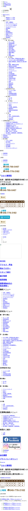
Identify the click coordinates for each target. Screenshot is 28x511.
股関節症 (11, 84)
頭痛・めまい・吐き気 (11, 131)
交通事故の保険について (12, 126)
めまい (10, 104)
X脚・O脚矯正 (9, 22)
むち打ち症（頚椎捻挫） (12, 122)
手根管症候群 (12, 78)
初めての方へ (6, 14)
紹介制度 (8, 142)
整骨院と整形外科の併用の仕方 (14, 128)
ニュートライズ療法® (11, 25)
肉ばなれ (11, 82)
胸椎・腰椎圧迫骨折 (14, 64)
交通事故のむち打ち (11, 125)
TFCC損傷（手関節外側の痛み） (17, 58)
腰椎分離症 (11, 52)
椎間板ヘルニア (13, 45)
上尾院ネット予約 (10, 19)
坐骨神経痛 (11, 43)
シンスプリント (13, 70)
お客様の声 (6, 137)
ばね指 (10, 72)
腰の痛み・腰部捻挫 (11, 129)
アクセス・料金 (6, 265)
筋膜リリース (9, 34)
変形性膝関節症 (13, 75)
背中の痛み (11, 49)
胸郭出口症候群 (13, 66)
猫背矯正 (8, 31)
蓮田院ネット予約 (10, 17)
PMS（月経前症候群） (14, 116)
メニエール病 (12, 90)
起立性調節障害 (13, 95)
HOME (4, 236)
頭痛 (10, 111)
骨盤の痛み (11, 55)
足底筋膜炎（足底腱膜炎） (15, 67)
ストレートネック (13, 102)
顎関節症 (11, 119)
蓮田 (4, 434)
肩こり (10, 99)
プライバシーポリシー (11, 148)
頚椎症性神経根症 (13, 110)
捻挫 (10, 81)
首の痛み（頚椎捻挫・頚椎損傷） (14, 132)
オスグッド (11, 69)
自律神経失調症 (13, 93)
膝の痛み (11, 87)
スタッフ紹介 (9, 140)
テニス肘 (11, 117)
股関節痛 (11, 48)
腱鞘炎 (10, 85)
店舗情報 (5, 153)
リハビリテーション (11, 26)
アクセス (5, 154)
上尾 (4, 432)
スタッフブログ (7, 134)
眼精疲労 (11, 108)
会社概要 (8, 146)
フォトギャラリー (10, 143)
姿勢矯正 (8, 28)
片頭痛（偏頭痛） (13, 107)
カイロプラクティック (11, 23)
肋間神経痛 (11, 46)
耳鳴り (10, 92)
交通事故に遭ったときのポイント (14, 123)
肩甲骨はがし (9, 35)
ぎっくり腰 (11, 42)
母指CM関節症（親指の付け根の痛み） (13, 340)
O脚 (10, 114)
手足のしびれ (12, 79)
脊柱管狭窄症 (12, 51)
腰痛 (10, 54)
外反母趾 (11, 76)
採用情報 (5, 135)
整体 (7, 29)
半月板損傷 (11, 73)
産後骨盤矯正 (9, 32)
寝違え (10, 105)
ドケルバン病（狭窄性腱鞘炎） (17, 60)
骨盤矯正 (8, 37)
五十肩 (10, 98)
